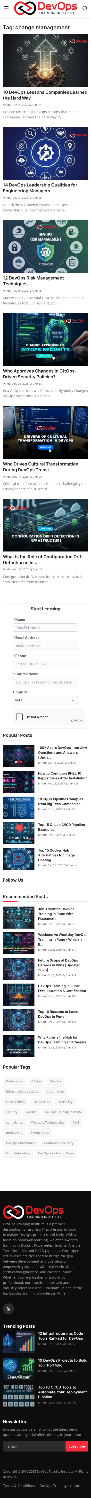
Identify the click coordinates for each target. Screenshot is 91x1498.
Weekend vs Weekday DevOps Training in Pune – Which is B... (63, 939)
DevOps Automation (21, 1143)
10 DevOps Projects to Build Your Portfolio (62, 1362)
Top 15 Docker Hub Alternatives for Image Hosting (56, 855)
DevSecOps (42, 1102)
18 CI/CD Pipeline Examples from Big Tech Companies (60, 801)
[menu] (6, 8)
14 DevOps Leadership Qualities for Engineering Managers (40, 187)
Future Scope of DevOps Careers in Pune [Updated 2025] (59, 965)
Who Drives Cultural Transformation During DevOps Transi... (40, 466)
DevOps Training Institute (63, 1112)
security (11, 1112)
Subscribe (77, 1446)
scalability (65, 1102)
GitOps (36, 1081)
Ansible (31, 1112)
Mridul (7, 105)
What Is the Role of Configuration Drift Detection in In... (43, 559)
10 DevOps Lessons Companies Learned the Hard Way (45, 95)
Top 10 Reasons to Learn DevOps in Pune (58, 1013)
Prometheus (40, 1132)
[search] (85, 8)
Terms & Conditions (19, 1485)
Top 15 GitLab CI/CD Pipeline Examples (61, 827)
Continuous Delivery (59, 1143)
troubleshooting (18, 1153)
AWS (76, 1122)
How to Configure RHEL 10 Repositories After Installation (63, 775)
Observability (15, 1102)
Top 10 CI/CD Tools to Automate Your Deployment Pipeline (62, 1392)
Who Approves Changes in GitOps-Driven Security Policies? (39, 373)
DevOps (55, 1081)
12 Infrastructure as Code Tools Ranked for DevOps (60, 1336)
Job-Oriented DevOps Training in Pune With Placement (56, 914)
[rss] (8, 1308)
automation (55, 1091)
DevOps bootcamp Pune (56, 1153)
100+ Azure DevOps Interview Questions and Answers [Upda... (62, 752)
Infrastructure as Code (22, 1091)
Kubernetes (14, 1081)
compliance (14, 1122)
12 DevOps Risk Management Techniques (33, 280)
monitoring (14, 1132)
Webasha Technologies (47, 1122)
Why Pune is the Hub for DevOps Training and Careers (62, 1039)
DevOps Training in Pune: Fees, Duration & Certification (62, 988)
